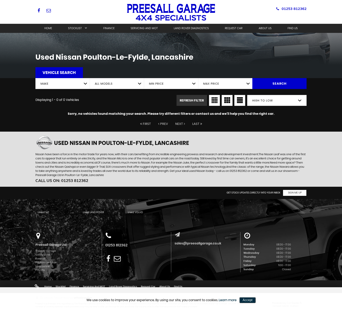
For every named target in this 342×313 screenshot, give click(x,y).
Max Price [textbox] (211, 84)
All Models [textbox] (104, 84)
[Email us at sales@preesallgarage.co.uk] (48, 10)
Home (48, 28)
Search (280, 83)
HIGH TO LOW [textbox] (262, 100)
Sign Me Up (295, 192)
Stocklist (75, 28)
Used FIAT (43, 212)
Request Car (233, 28)
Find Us (293, 28)
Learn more (228, 300)
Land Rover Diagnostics (191, 28)
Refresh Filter (192, 100)
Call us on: (61, 180)
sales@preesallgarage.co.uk (198, 243)
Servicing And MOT (144, 28)
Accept (247, 300)
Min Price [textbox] (156, 84)
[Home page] (171, 12)
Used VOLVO (135, 212)
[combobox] (62, 83)
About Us (265, 28)
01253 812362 (294, 8)
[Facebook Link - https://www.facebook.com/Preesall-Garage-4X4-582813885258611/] (38, 10)
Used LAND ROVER (93, 212)
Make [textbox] (44, 84)
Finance (109, 28)
